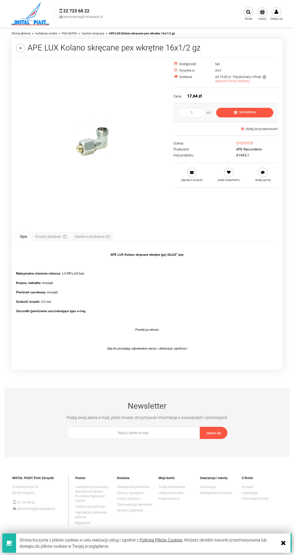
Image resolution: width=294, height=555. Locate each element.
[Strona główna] (30, 13)
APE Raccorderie (249, 149)
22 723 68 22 (26, 502)
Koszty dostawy (128, 498)
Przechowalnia (169, 498)
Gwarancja (208, 487)
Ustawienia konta (170, 493)
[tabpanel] (147, 301)
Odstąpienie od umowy (216, 493)
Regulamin (82, 523)
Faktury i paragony (130, 493)
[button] (191, 175)
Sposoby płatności (130, 510)
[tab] (23, 236)
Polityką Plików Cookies (161, 540)
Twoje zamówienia (171, 487)
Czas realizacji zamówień (135, 504)
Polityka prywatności (90, 506)
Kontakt (247, 487)
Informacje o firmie (255, 498)
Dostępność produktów (133, 487)
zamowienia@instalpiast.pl (36, 509)
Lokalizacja (249, 493)
